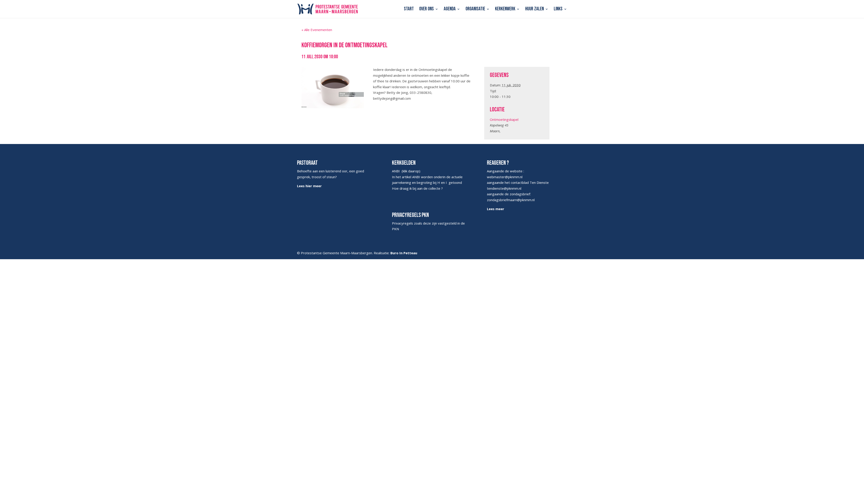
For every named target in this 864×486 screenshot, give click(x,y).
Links (558, 9)
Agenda (450, 9)
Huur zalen (534, 9)
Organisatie (475, 9)
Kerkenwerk (505, 9)
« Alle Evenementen (317, 29)
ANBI (396, 171)
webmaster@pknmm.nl (504, 177)
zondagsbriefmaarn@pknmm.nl (511, 200)
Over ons (426, 9)
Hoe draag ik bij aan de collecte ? (417, 188)
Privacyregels (402, 223)
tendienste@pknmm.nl (504, 188)
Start (409, 9)
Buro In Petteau (403, 253)
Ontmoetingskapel (504, 119)
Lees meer (495, 209)
